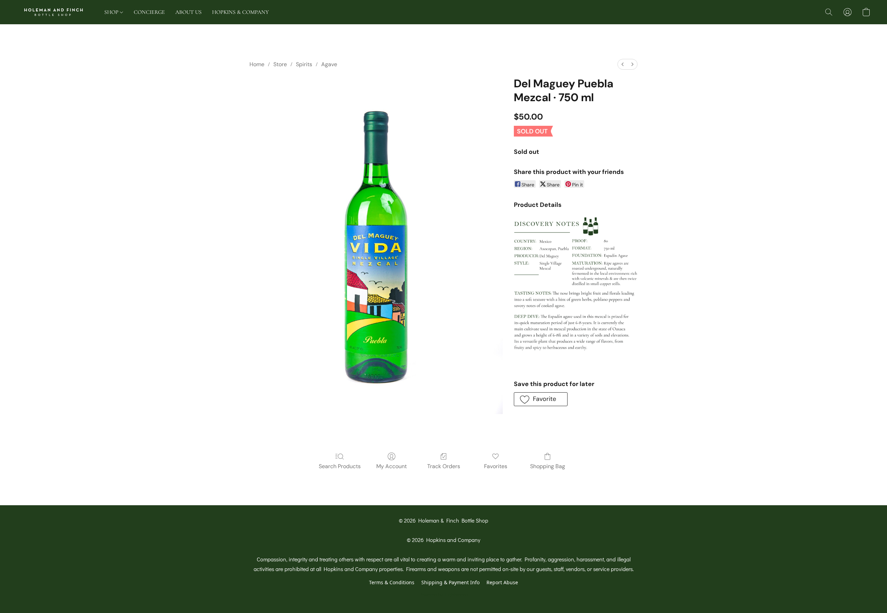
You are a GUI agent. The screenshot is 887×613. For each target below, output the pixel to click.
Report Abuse (502, 582)
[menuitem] (622, 64)
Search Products (340, 466)
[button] (53, 12)
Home (256, 64)
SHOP (112, 12)
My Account (391, 466)
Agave (329, 64)
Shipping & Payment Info (450, 582)
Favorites (495, 466)
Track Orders (443, 466)
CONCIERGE (149, 12)
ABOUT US (188, 12)
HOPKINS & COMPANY (240, 12)
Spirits (304, 64)
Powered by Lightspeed (443, 594)
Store (280, 64)
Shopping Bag (547, 466)
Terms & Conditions (391, 582)
